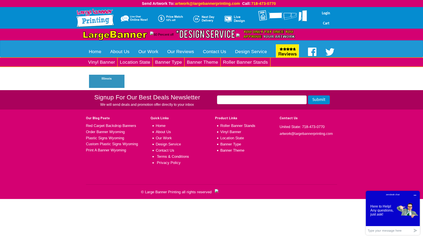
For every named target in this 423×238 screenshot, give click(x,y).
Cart (326, 23)
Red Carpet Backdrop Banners (111, 126)
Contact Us (214, 51)
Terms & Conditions (172, 156)
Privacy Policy (168, 163)
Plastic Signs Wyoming (105, 138)
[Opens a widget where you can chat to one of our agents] (392, 212)
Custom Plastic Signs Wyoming (112, 144)
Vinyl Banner (101, 62)
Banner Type (168, 62)
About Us (120, 51)
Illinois (107, 78)
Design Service (251, 51)
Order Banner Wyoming (105, 132)
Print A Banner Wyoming (106, 150)
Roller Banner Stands (245, 62)
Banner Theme (202, 62)
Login (326, 13)
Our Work (148, 51)
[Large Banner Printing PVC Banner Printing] (96, 17)
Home (95, 51)
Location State (135, 62)
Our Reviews (180, 51)
